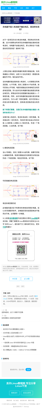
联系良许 (14, 393)
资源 (27, 8)
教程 (9, 8)
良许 (8, 293)
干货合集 (17, 13)
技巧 (23, 286)
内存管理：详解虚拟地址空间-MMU (15, 346)
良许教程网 (13, 218)
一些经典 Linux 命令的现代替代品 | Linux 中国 (18, 342)
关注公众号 (27, 393)
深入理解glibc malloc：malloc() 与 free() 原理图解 (19, 350)
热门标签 (16, 400)
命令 (18, 286)
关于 (33, 8)
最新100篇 (31, 400)
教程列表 (9, 400)
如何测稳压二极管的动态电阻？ (12, 318)
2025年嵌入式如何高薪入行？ (13, 333)
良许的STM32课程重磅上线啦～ (14, 329)
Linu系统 (34, 218)
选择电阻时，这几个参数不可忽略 (12, 312)
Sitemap (26, 406)
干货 (15, 8)
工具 (21, 8)
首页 (3, 8)
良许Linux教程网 (7, 13)
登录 (28, 369)
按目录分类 (23, 400)
